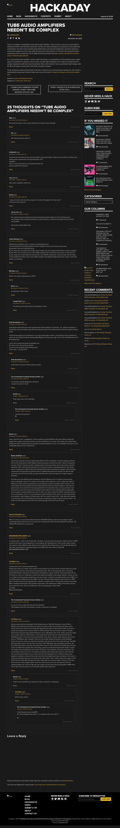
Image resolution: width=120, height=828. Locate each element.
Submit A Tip (31, 808)
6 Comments (102, 244)
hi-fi (14, 81)
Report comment (75, 127)
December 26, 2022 (75, 39)
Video (28, 805)
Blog (18, 16)
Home (10, 16)
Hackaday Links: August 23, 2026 (102, 215)
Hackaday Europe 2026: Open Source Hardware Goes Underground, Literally (103, 155)
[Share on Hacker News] (13, 38)
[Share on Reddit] (16, 38)
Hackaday (60, 8)
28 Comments (103, 276)
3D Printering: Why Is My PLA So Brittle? (104, 270)
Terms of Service (86, 819)
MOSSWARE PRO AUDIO (18, 536)
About (68, 16)
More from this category (92, 190)
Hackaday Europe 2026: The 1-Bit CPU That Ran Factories (104, 141)
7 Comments (102, 163)
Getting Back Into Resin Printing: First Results (104, 180)
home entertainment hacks (23, 78)
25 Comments (77, 35)
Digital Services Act (97, 819)
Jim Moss (12, 561)
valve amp (27, 81)
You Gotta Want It (103, 224)
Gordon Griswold (15, 515)
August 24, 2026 (107, 16)
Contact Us (31, 813)
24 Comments (103, 147)
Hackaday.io (31, 16)
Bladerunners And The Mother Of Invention (104, 168)
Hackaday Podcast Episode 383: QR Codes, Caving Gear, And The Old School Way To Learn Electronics (104, 236)
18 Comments (103, 265)
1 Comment (102, 220)
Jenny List (14, 35)
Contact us (99, 101)
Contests (46, 16)
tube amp (19, 81)
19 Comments (103, 228)
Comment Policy (66, 781)
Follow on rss (95, 101)
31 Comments (103, 174)
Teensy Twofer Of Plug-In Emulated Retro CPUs (65, 88)
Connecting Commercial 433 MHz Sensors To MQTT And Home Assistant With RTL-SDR (23, 89)
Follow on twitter (89, 101)
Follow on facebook (85, 101)
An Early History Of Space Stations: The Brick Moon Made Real (104, 129)
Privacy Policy (76, 819)
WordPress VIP (64, 822)
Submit (57, 16)
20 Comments (103, 136)
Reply (11, 127)
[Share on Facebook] (8, 38)
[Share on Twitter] (11, 38)
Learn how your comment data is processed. (50, 785)
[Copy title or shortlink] (19, 38)
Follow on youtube (92, 101)
